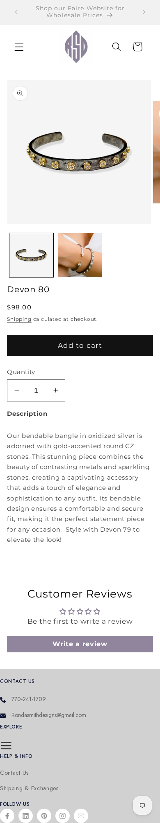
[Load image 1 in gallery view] (31, 255)
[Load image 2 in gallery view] (80, 255)
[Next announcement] (144, 12)
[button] (19, 46)
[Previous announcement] (16, 12)
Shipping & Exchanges (29, 788)
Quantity (21, 372)
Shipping (19, 319)
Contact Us (14, 773)
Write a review (80, 644)
